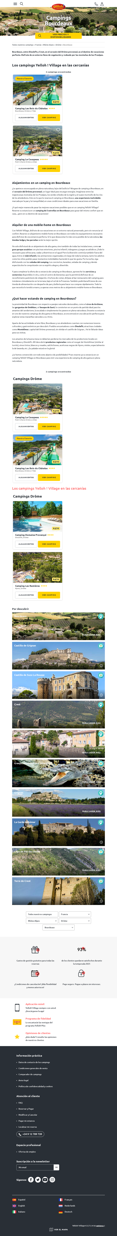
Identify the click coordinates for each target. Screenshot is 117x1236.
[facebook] (31, 1180)
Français (68, 1200)
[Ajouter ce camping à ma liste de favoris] (58, 79)
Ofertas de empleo (27, 1152)
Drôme (64, 921)
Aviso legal (23, 1080)
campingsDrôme (27, 496)
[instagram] (52, 1180)
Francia (64, 914)
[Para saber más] (58, 626)
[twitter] (38, 1180)
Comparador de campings (30, 1074)
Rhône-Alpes (34, 921)
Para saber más (91, 635)
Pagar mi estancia (27, 1121)
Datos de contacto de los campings (34, 1062)
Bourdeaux (50, 927)
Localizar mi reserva (28, 1127)
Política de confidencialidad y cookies (36, 1086)
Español (21, 1200)
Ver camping (49, 117)
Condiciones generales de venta (33, 1068)
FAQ (21, 1103)
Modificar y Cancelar (28, 1115)
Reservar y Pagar (26, 1109)
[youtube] (45, 1180)
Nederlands (69, 1206)
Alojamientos (26, 117)
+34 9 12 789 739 (32, 1133)
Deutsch (68, 1212)
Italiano (21, 1212)
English (21, 1206)
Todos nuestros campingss (40, 914)
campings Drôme (27, 379)
